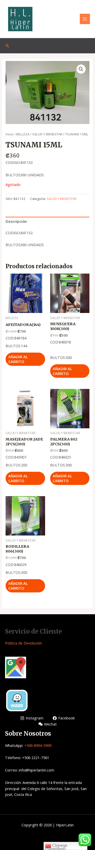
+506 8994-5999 (37, 745)
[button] (81, 69)
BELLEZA (22, 134)
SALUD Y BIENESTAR (47, 134)
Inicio (9, 134)
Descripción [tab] (16, 221)
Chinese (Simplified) (56, 846)
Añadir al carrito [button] (18, 359)
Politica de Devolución (23, 643)
